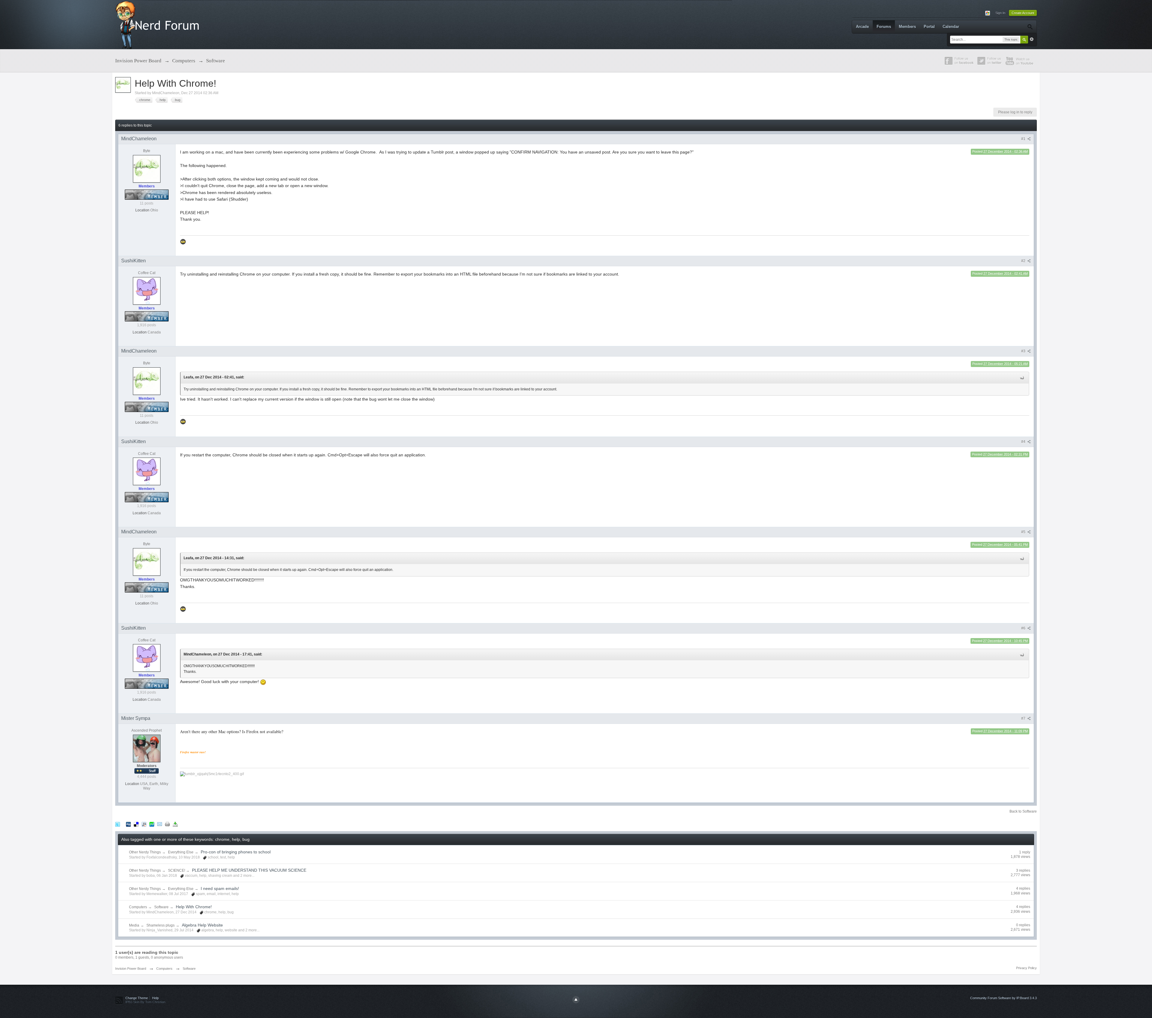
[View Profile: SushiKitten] (146, 290)
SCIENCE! (177, 870)
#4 (1023, 442)
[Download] (175, 824)
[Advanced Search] (1029, 26)
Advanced (1031, 39)
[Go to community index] (158, 24)
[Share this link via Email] (159, 824)
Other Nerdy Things (145, 852)
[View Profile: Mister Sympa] (146, 748)
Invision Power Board (130, 968)
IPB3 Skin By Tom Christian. (145, 1002)
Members (907, 26)
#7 (1023, 718)
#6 (1023, 628)
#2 (1023, 261)
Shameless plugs (160, 925)
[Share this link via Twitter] (117, 824)
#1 (1023, 139)
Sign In (1000, 13)
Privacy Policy (1026, 968)
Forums (884, 26)
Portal (929, 26)
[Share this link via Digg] (128, 824)
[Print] (167, 824)
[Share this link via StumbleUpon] (151, 824)
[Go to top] (576, 999)
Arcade (862, 26)
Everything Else (181, 852)
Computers (138, 907)
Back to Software (1023, 811)
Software (161, 907)
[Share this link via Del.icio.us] (136, 824)
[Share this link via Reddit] (144, 824)
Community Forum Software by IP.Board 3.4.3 (1003, 998)
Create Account (1023, 13)
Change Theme (136, 998)
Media (134, 925)
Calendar (951, 26)
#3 (1023, 351)
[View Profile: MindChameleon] (146, 168)
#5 (1023, 532)
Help (155, 998)
